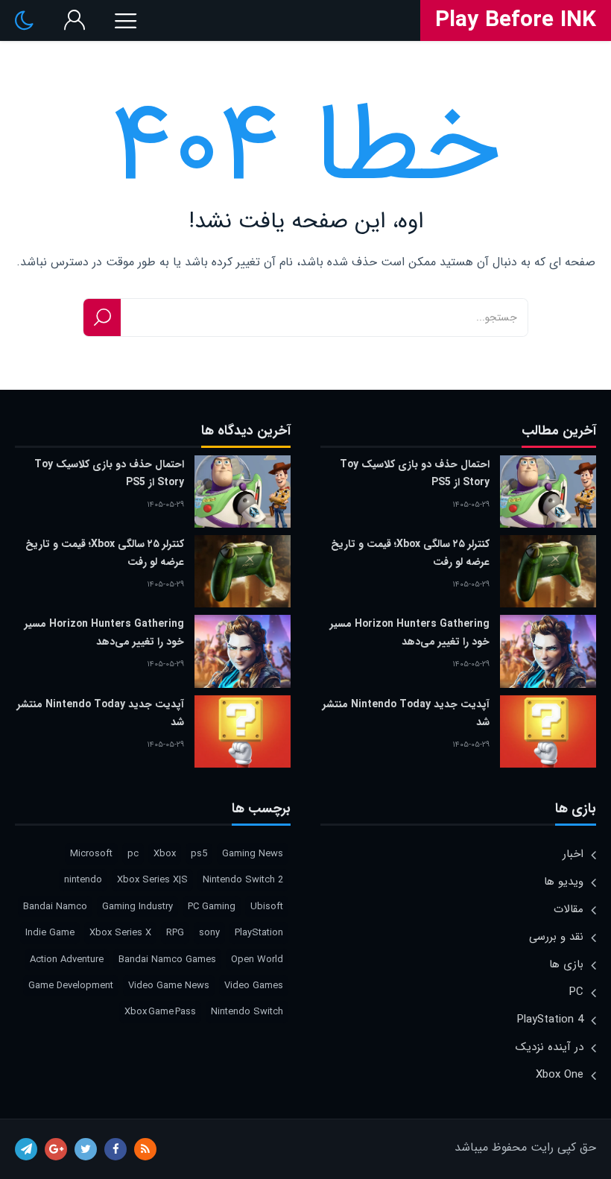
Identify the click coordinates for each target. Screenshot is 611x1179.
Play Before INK (515, 21)
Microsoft (91, 854)
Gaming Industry (137, 906)
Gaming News (252, 854)
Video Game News (168, 985)
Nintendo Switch (247, 1012)
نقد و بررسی (556, 937)
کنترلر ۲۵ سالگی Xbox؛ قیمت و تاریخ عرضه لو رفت (410, 553)
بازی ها (566, 964)
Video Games (253, 985)
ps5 (199, 854)
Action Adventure (67, 959)
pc (133, 854)
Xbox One (559, 1075)
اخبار (573, 854)
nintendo (83, 880)
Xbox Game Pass (160, 1012)
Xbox (164, 854)
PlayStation (259, 933)
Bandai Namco (55, 906)
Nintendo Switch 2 (243, 880)
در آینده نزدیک (549, 1047)
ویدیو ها (563, 882)
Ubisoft (266, 906)
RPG (175, 933)
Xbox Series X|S (152, 880)
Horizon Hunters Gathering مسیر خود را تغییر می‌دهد (410, 633)
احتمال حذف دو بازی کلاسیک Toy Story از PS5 (415, 473)
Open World (257, 959)
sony (209, 933)
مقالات (568, 909)
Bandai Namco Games (167, 959)
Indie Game (50, 933)
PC (576, 992)
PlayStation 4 (550, 1019)
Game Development (70, 985)
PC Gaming (211, 906)
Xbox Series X (120, 933)
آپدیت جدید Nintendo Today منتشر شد (406, 713)
